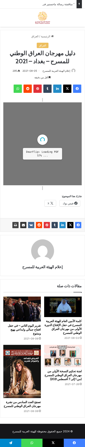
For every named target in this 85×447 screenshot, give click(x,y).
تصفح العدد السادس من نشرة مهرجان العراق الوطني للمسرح (22, 404)
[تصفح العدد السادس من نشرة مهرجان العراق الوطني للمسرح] (22, 371)
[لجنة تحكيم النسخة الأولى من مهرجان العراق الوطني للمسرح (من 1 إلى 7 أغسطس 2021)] (63, 356)
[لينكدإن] (57, 89)
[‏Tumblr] (47, 89)
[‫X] (67, 89)
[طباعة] (15, 225)
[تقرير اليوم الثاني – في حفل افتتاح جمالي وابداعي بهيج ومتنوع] (22, 309)
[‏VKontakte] (31, 225)
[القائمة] (5, 19)
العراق (35, 36)
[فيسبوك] (77, 89)
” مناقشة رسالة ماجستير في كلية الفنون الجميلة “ (46, 4)
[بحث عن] (80, 19)
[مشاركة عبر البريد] (23, 225)
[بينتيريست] (37, 89)
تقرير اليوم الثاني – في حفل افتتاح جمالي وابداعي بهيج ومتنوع (24, 329)
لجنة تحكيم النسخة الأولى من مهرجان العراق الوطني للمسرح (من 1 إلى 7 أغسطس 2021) (63, 375)
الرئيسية (46, 36)
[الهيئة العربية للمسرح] (42, 17)
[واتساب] (18, 89)
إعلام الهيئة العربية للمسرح (56, 70)
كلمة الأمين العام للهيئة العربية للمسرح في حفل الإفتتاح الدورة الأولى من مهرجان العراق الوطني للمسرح (63, 327)
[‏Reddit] (28, 89)
